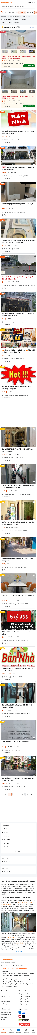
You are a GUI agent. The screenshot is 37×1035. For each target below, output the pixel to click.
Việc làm (3, 1019)
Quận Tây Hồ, (17, 212)
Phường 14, (7, 457)
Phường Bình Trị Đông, (10, 604)
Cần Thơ (6, 843)
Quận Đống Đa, (20, 395)
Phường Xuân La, (8, 212)
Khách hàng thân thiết (23, 1001)
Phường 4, (7, 139)
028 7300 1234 (8, 968)
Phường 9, (7, 358)
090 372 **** (30, 106)
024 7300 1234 (21, 968)
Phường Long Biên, (9, 567)
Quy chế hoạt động (5, 996)
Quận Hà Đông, (20, 175)
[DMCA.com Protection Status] (23, 1021)
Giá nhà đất (4, 1017)
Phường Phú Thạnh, (9, 640)
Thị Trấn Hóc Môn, (9, 530)
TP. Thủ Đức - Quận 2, (20, 494)
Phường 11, (7, 63)
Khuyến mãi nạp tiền (23, 999)
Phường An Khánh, (9, 494)
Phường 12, (7, 249)
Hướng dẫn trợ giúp (23, 1004)
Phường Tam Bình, (9, 285)
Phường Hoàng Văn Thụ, (10, 713)
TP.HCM (20, 63)
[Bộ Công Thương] (24, 1026)
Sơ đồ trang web (5, 1004)
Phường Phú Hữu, (9, 322)
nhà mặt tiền (19, 943)
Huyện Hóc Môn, (18, 530)
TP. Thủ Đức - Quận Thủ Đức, (22, 285)
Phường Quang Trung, (10, 175)
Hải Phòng (7, 839)
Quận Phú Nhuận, (14, 103)
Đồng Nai (6, 846)
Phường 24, (7, 786)
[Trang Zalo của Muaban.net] (23, 1012)
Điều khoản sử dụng (6, 1001)
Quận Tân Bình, (14, 677)
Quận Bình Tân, (21, 604)
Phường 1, (7, 103)
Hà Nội (26, 175)
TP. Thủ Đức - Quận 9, (20, 322)
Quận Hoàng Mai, (21, 713)
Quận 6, (12, 139)
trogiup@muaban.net (11, 986)
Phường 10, (7, 750)
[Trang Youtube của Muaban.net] (19, 1016)
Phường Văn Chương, (10, 395)
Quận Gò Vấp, (14, 63)
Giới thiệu (3, 994)
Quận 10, (13, 249)
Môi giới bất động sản (6, 1014)
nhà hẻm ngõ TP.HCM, (24, 902)
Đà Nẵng (6, 836)
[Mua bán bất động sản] (6, 2)
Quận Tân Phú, (19, 640)
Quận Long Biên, (19, 567)
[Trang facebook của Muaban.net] (19, 1012)
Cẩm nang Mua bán (6, 1012)
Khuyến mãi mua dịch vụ (24, 996)
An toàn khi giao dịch (6, 999)
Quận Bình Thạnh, (15, 786)
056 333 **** (30, 66)
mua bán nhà (10, 937)
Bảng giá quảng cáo (23, 994)
